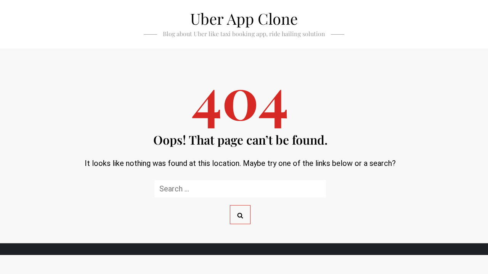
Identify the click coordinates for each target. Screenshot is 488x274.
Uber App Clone (244, 18)
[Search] (240, 214)
